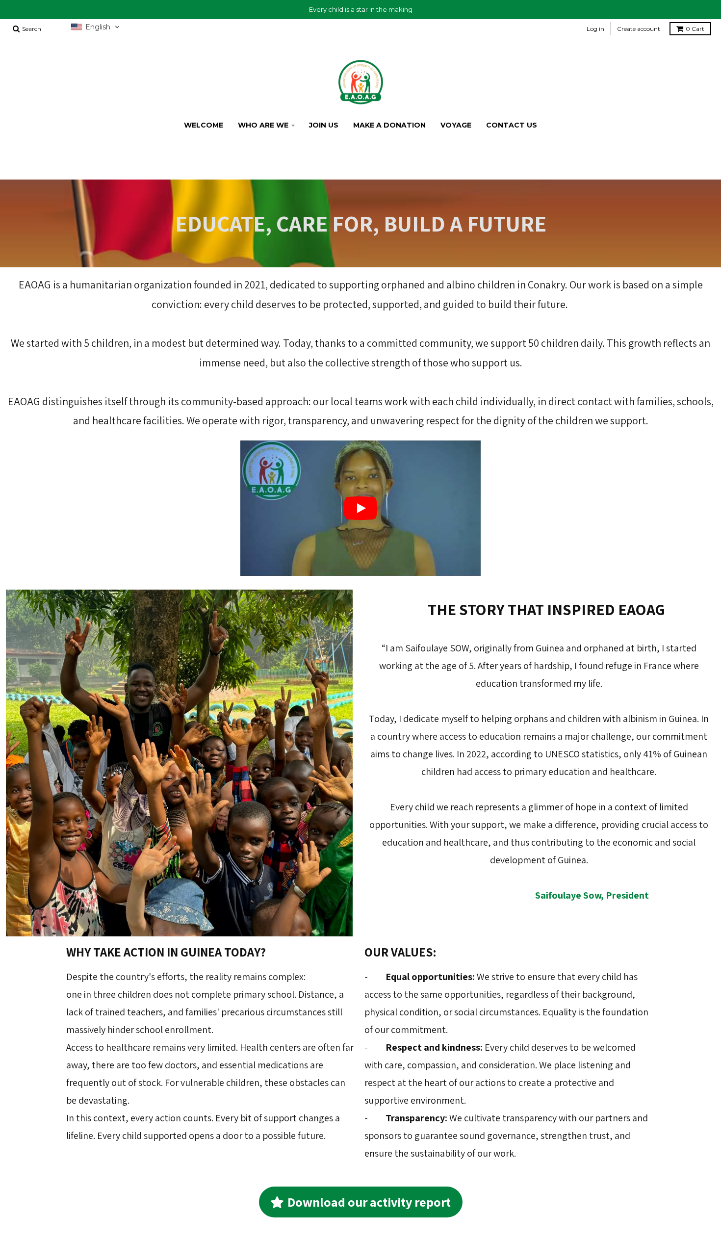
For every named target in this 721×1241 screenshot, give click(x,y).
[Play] (360, 508)
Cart (695, 28)
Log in (595, 28)
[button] (95, 27)
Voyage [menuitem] (455, 125)
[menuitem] (204, 125)
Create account (638, 28)
